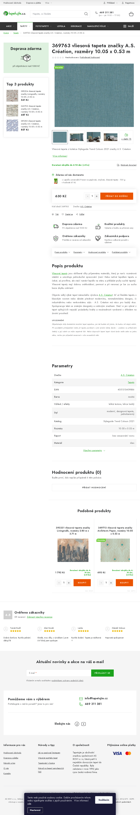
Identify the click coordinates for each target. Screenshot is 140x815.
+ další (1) (126, 139)
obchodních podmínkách (121, 802)
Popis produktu (61, 252)
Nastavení (35, 810)
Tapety (131, 382)
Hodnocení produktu (97, 252)
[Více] (128, 26)
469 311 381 (106, 12)
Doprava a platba (33, 3)
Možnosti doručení (129, 165)
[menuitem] (10, 26)
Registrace (129, 3)
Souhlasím (104, 799)
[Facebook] (77, 724)
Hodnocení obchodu (12, 3)
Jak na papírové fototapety (49, 752)
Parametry (78, 252)
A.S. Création (86, 206)
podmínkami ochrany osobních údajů (67, 680)
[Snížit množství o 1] (87, 196)
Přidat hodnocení (94, 487)
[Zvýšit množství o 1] (96, 196)
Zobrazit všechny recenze (39, 617)
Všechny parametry (92, 450)
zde (29, 803)
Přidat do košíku (117, 196)
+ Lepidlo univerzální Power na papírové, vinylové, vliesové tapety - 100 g (93, 181)
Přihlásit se (102, 673)
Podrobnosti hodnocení (90, 57)
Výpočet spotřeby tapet (47, 758)
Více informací (60, 156)
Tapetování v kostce (46, 763)
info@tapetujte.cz (96, 698)
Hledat (86, 13)
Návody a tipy (9, 763)
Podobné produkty (120, 252)
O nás (6, 768)
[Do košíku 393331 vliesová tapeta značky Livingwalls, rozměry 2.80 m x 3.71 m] (82, 582)
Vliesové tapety (60, 273)
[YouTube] (83, 724)
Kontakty (7, 773)
